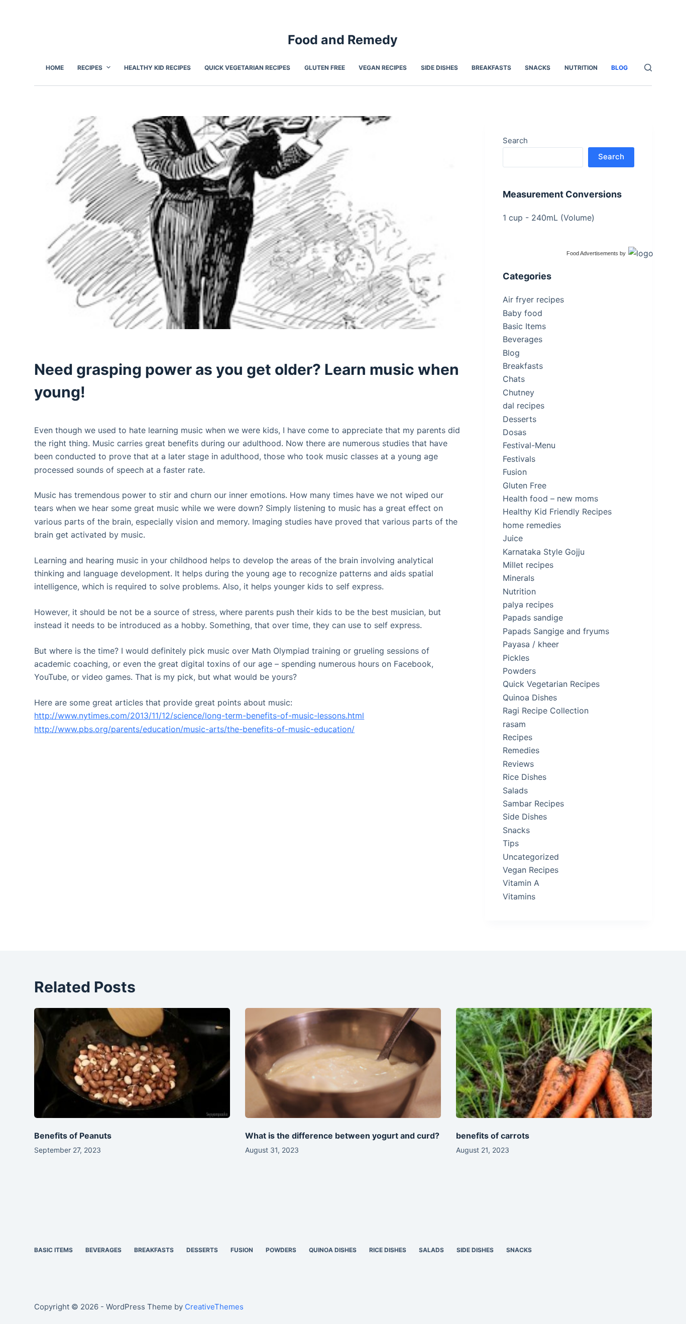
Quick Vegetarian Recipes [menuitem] (247, 67)
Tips (511, 843)
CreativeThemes (214, 1306)
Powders (519, 671)
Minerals (518, 578)
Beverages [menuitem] (103, 1250)
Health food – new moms (550, 498)
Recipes (517, 737)
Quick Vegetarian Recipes (551, 684)
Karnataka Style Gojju (544, 552)
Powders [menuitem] (281, 1250)
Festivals (519, 459)
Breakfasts (523, 366)
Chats (514, 379)
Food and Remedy (343, 39)
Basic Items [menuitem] (53, 1250)
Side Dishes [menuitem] (439, 67)
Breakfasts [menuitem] (491, 67)
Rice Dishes (524, 777)
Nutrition (519, 591)
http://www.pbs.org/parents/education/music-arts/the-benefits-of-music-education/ (194, 729)
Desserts (519, 419)
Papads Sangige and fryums (556, 631)
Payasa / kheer (531, 644)
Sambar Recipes (533, 803)
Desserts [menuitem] (202, 1250)
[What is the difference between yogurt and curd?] (343, 1063)
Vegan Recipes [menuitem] (383, 67)
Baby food (522, 313)
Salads (515, 790)
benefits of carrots (492, 1136)
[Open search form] (648, 67)
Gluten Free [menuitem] (324, 67)
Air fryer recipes (533, 299)
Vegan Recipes (530, 870)
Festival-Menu (529, 445)
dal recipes (523, 405)
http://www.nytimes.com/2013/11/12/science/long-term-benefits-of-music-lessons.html (199, 715)
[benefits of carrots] (554, 1063)
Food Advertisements (592, 253)
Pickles (516, 658)
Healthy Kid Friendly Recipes (557, 511)
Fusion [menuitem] (242, 1250)
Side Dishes (525, 816)
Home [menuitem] (55, 67)
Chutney (518, 392)
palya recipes (528, 604)
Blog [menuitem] (619, 67)
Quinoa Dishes (530, 697)
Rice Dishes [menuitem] (387, 1250)
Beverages (522, 339)
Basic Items (524, 326)
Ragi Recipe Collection (546, 710)
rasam (514, 724)
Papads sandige (533, 618)
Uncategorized (531, 857)
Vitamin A (521, 883)
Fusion (515, 472)
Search (515, 140)
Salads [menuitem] (431, 1250)
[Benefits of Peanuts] (132, 1063)
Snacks (516, 830)
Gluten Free (524, 485)
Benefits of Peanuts (72, 1136)
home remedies (532, 525)
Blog (511, 353)
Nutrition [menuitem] (581, 67)
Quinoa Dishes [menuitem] (333, 1250)
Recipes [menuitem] (89, 67)
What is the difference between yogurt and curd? (342, 1136)
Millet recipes (528, 565)
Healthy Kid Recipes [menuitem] (157, 67)
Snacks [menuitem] (537, 67)
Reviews (518, 764)
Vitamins (519, 896)
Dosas (514, 432)
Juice (513, 538)
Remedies (521, 750)
